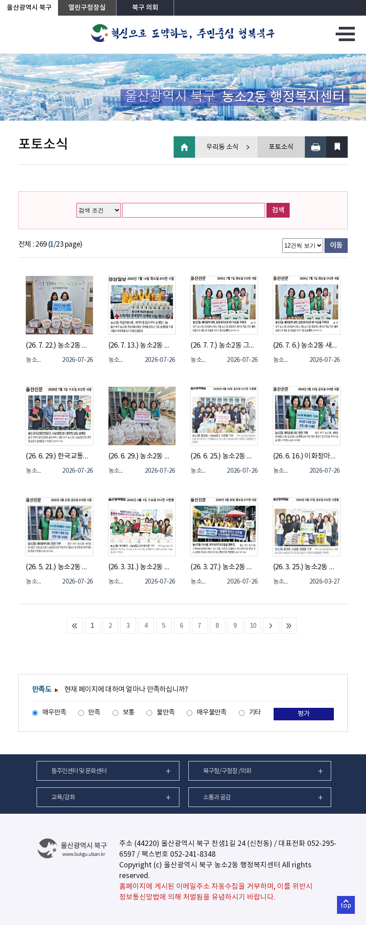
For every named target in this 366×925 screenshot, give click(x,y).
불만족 (166, 712)
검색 (278, 210)
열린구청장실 (87, 8)
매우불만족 (211, 712)
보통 (129, 712)
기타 (255, 712)
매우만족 (54, 712)
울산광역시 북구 (29, 8)
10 (253, 626)
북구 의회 (145, 8)
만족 (94, 712)
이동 (336, 245)
